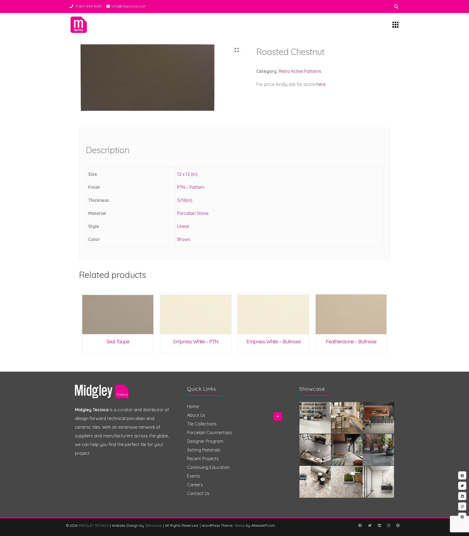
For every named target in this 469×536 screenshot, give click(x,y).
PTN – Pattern (190, 187)
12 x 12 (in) (187, 174)
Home (193, 406)
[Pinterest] (397, 525)
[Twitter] (369, 525)
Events (193, 476)
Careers (195, 484)
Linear (183, 226)
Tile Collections (202, 424)
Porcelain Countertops (209, 432)
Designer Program (205, 441)
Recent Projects (203, 458)
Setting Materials (203, 450)
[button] (236, 50)
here (320, 84)
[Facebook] (359, 525)
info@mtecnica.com (129, 6)
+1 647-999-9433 (88, 6)
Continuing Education (208, 467)
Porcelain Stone (192, 213)
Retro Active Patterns (300, 71)
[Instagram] (388, 525)
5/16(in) (184, 200)
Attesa (239, 525)
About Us (196, 415)
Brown (183, 239)
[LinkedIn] (379, 525)
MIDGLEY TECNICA (94, 525)
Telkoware (153, 525)
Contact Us (198, 493)
